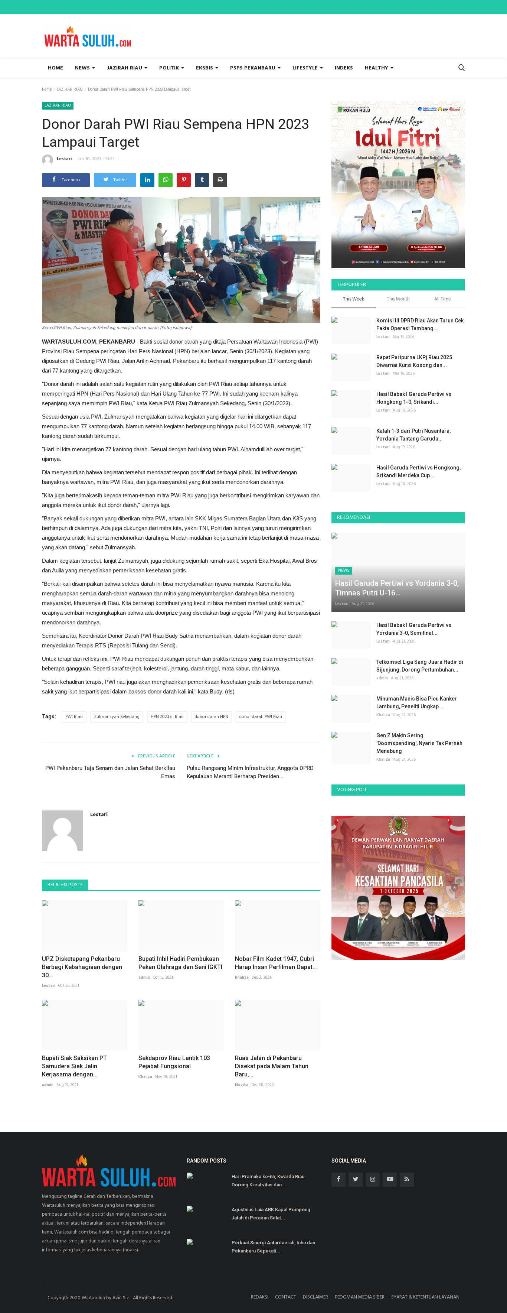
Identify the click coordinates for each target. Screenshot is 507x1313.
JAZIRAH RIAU (70, 89)
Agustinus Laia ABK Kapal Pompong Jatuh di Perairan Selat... (271, 1214)
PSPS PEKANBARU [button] (253, 68)
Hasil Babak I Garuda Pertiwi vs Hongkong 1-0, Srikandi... (413, 398)
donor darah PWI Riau (260, 717)
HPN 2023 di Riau (167, 717)
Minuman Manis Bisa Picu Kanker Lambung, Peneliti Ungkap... (416, 702)
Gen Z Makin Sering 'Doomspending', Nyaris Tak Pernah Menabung (419, 743)
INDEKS (344, 68)
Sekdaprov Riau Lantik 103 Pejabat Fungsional (174, 1062)
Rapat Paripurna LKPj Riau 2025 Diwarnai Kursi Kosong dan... (414, 361)
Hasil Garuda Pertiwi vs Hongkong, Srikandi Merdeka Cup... (418, 471)
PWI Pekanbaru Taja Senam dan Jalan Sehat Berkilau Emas (110, 772)
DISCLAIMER (315, 1297)
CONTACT (285, 1297)
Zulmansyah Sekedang (117, 717)
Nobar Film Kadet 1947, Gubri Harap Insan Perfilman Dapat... (276, 963)
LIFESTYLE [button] (305, 68)
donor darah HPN (211, 717)
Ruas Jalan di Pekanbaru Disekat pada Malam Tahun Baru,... (271, 1066)
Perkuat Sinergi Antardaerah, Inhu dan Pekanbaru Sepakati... (273, 1247)
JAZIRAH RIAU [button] (125, 68)
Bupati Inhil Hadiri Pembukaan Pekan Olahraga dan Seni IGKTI (180, 963)
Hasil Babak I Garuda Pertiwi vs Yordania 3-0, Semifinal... (413, 629)
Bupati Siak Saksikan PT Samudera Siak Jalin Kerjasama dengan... (74, 1066)
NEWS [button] (83, 68)
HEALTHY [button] (377, 68)
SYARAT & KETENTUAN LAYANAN (425, 1297)
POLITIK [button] (169, 68)
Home (55, 68)
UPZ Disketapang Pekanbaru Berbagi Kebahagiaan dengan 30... (82, 967)
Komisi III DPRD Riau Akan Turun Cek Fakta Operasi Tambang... (420, 324)
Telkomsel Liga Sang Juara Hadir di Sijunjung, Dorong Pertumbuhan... (419, 666)
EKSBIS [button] (205, 68)
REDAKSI (259, 1297)
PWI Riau (74, 717)
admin (144, 977)
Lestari (64, 159)
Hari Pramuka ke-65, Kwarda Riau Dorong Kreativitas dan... (268, 1180)
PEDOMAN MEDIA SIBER (360, 1297)
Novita (241, 1085)
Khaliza (242, 977)
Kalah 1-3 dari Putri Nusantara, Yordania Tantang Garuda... (413, 435)
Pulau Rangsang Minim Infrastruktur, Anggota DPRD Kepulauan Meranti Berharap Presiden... (250, 772)
